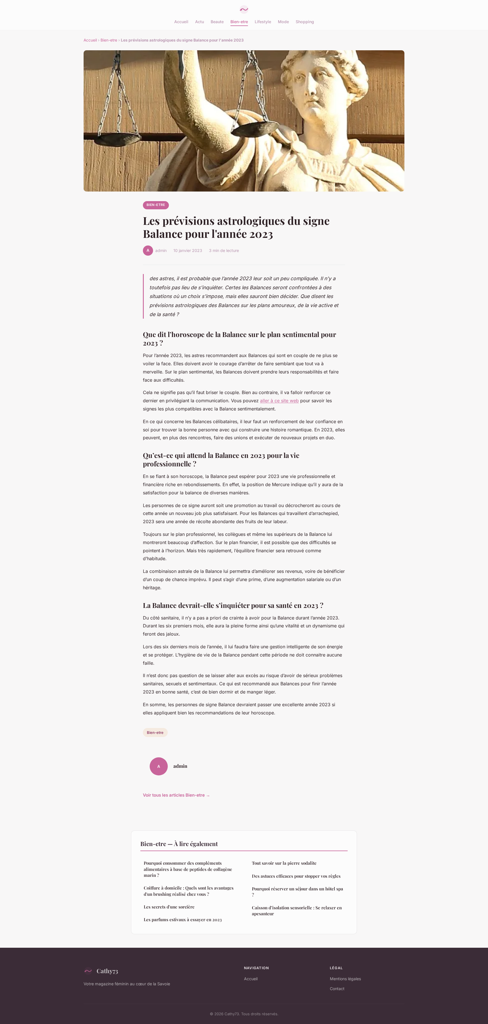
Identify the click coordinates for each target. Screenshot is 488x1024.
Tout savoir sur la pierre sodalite (284, 863)
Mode (283, 21)
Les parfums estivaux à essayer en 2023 (183, 919)
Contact (337, 988)
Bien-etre (239, 21)
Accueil (181, 21)
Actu (199, 21)
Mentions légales (345, 978)
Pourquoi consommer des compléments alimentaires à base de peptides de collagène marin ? (188, 869)
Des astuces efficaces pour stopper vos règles (296, 876)
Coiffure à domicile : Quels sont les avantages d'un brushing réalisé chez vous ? (189, 891)
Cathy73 (107, 971)
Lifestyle (263, 21)
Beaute (217, 21)
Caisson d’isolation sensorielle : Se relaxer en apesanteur (297, 910)
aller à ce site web (279, 400)
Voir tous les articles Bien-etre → (176, 795)
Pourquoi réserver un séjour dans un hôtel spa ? (297, 891)
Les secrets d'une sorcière (169, 907)
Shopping (305, 21)
